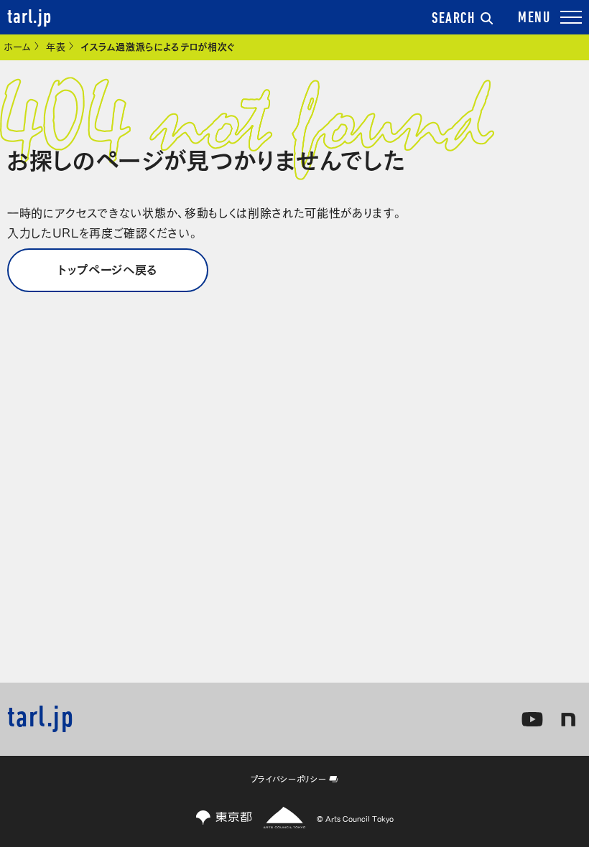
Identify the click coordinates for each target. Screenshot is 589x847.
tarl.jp (29, 18)
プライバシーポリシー (289, 778)
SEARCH (453, 19)
